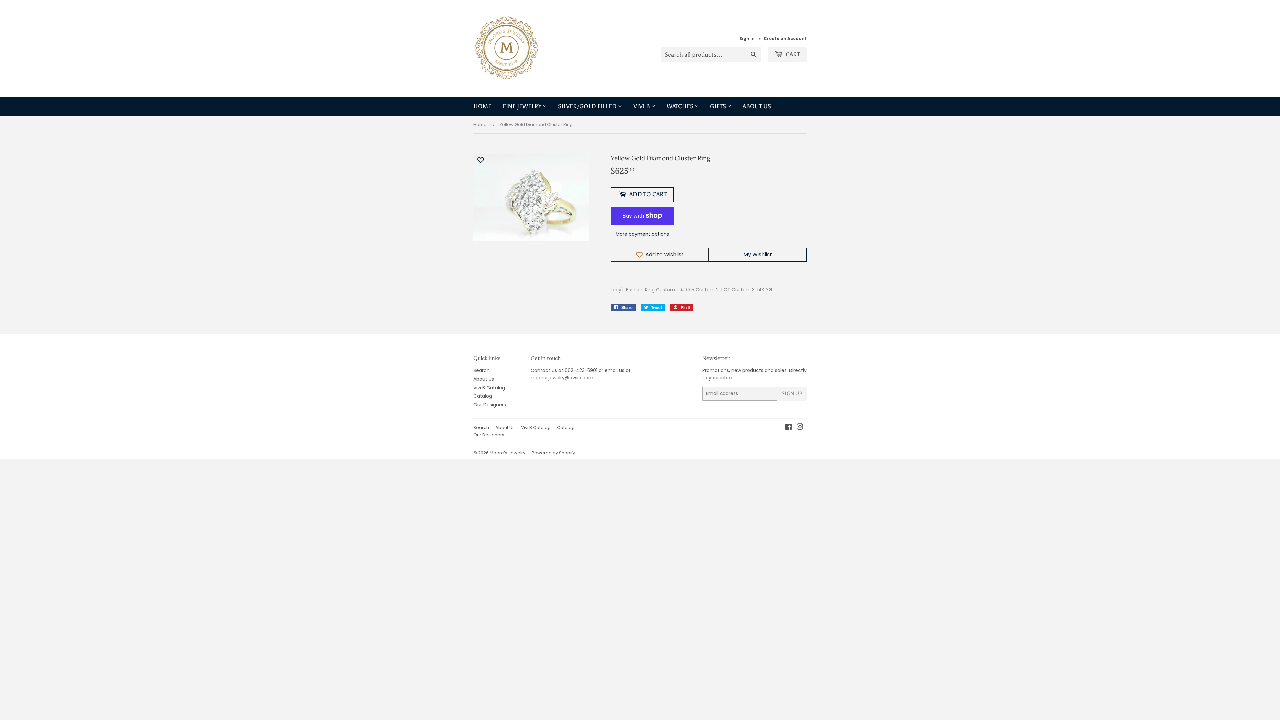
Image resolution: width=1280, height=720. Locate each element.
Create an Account (785, 38)
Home (482, 106)
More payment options (642, 234)
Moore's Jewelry (507, 453)
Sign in (747, 38)
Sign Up (792, 393)
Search (481, 370)
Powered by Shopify (553, 453)
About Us (757, 106)
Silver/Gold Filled (588, 106)
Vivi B (642, 106)
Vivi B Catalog (489, 387)
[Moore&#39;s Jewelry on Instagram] (800, 427)
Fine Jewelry (523, 106)
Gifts (718, 106)
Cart (792, 54)
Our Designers (489, 404)
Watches (681, 106)
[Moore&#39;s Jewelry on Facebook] (788, 427)
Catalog (482, 396)
